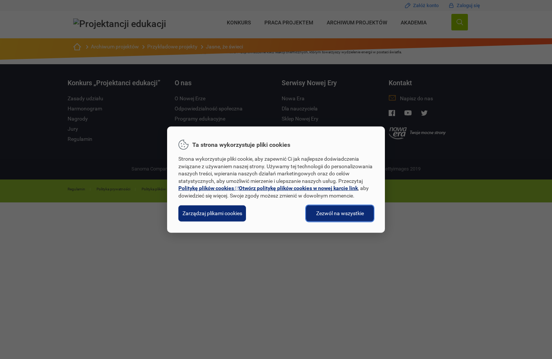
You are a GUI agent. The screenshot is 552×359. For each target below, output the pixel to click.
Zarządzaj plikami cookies (212, 213)
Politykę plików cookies (268, 188)
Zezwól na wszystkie (340, 213)
